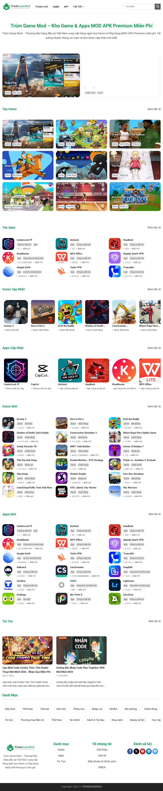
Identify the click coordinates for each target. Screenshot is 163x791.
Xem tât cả (154, 109)
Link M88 (72, 777)
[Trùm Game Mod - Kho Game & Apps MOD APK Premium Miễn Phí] (16, 7)
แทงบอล (24, 777)
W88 (84, 777)
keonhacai (33, 777)
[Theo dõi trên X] (136, 751)
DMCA (102, 767)
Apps (61, 755)
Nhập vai (124, 175)
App (35, 244)
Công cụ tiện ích (24, 244)
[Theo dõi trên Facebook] (130, 751)
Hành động (125, 144)
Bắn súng (17, 93)
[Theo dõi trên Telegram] (155, 751)
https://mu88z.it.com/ (132, 777)
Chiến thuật (90, 93)
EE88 (79, 777)
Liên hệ (102, 755)
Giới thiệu (102, 749)
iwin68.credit (62, 777)
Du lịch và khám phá (32, 272)
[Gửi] (158, 7)
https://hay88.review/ (113, 777)
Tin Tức (61, 761)
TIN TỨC (77, 6)
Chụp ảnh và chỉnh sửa (33, 258)
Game (8, 93)
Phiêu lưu (70, 144)
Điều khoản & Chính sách (102, 761)
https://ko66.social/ (94, 777)
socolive (41, 777)
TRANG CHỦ (41, 6)
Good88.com (51, 777)
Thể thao (70, 206)
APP (66, 6)
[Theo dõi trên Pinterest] (142, 751)
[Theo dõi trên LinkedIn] (149, 751)
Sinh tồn (15, 330)
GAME (56, 6)
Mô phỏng (17, 175)
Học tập (26, 599)
